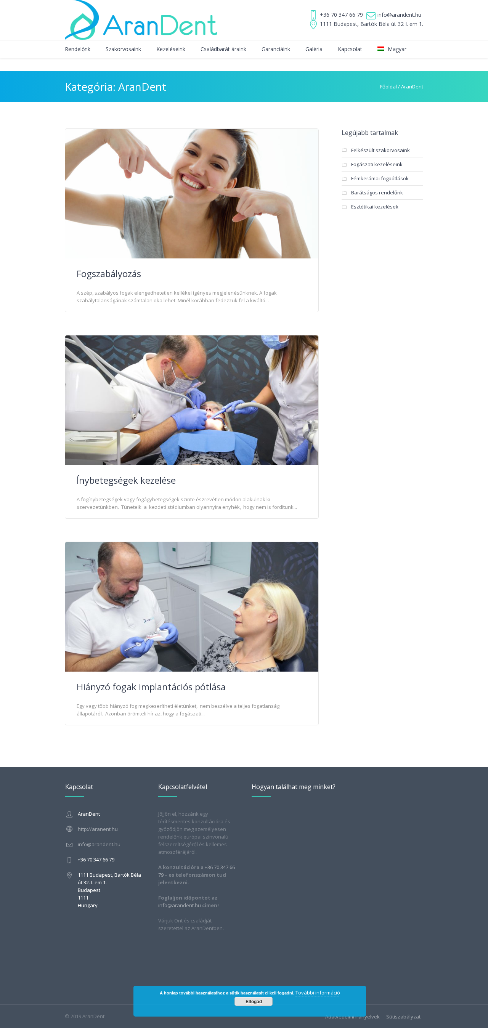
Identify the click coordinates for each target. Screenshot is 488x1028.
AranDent (412, 86)
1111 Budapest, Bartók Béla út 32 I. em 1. (371, 23)
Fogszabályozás (109, 273)
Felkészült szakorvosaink (380, 150)
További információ (317, 992)
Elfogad (254, 1001)
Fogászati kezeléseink (377, 164)
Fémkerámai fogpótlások (380, 178)
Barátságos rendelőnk (377, 192)
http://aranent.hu (98, 829)
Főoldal (388, 86)
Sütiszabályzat (403, 1016)
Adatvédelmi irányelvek (352, 1016)
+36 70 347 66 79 (341, 14)
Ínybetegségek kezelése (126, 480)
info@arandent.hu (399, 14)
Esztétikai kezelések (374, 206)
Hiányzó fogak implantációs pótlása (151, 686)
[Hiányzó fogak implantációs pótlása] (191, 606)
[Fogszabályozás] (191, 192)
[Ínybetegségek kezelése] (191, 399)
